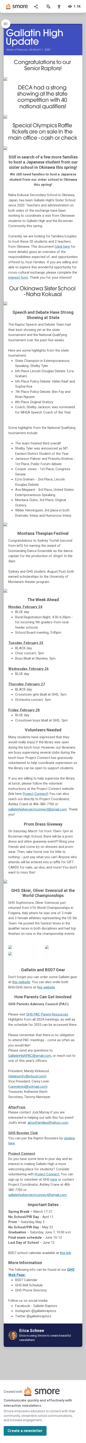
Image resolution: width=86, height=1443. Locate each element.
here (53, 1179)
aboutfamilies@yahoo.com (48, 1123)
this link (65, 1253)
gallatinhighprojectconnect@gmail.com (37, 809)
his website (46, 987)
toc (5, 24)
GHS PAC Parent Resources (47, 1014)
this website (21, 982)
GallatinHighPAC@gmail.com (29, 1056)
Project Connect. (47, 1174)
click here (63, 246)
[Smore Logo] (17, 6)
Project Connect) (35, 794)
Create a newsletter (25, 1431)
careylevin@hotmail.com (27, 1087)
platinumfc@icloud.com (27, 1076)
